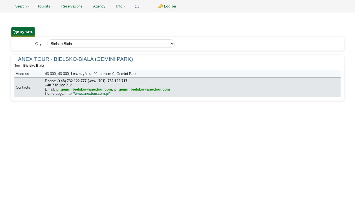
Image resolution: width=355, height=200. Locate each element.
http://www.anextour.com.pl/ (87, 93)
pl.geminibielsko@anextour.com (84, 89)
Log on (170, 6)
